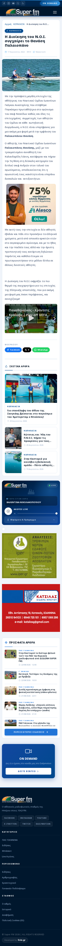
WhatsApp (43, 350)
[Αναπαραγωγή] (8, 511)
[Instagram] (9, 3)
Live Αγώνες (8, 856)
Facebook (15, 350)
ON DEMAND (50, 3)
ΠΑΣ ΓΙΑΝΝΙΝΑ (10, 839)
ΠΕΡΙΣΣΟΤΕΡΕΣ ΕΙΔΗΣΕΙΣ (29, 732)
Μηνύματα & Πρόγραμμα (23, 519)
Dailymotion (43, 824)
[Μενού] (55, 12)
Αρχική (8, 24)
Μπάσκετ (7, 850)
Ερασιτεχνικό (9, 882)
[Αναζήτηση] (18, 3)
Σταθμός (6, 903)
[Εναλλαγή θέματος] (23, 3)
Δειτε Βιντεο (27, 771)
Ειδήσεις (6, 845)
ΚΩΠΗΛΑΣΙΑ (19, 24)
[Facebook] (4, 3)
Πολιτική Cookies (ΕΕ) (13, 920)
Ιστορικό (6, 909)
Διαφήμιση (7, 914)
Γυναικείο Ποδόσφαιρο (13, 888)
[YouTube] (13, 3)
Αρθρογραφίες (9, 877)
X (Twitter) (10, 824)
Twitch (26, 824)
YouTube (42, 818)
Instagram (26, 818)
